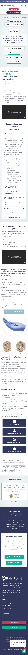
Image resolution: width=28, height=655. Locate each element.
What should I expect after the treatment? (12, 198)
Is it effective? (8, 213)
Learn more (14, 595)
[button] (23, 6)
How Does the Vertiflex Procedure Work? (11, 192)
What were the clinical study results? (13, 203)
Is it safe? (7, 208)
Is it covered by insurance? (12, 217)
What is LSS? (8, 134)
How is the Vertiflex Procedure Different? (10, 186)
